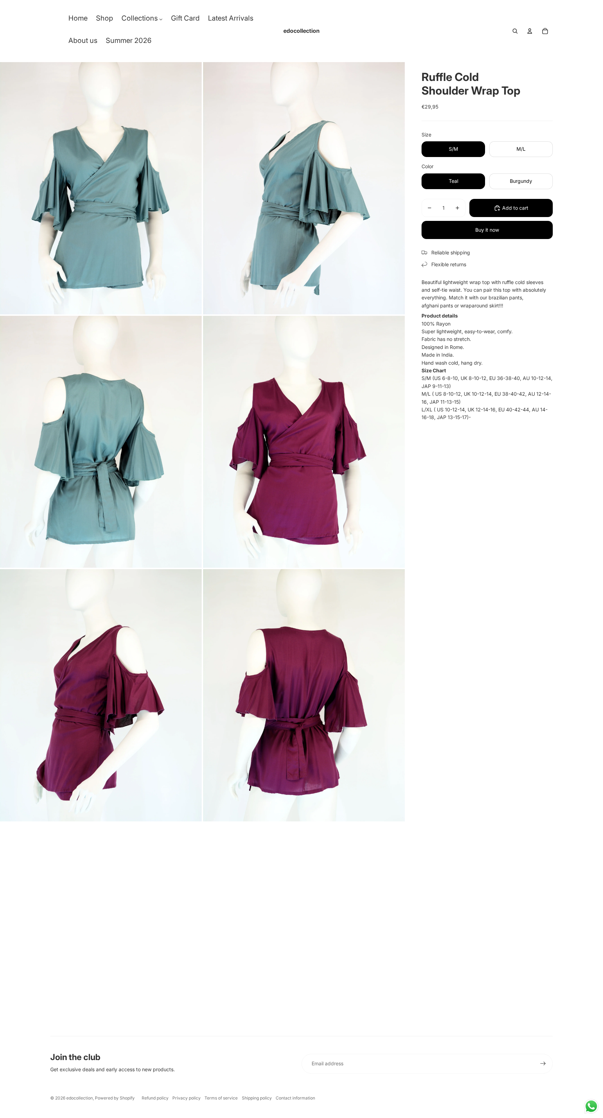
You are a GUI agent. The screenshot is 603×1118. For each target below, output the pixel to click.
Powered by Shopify (115, 1098)
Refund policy (155, 1098)
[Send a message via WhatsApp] (591, 1106)
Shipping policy (257, 1098)
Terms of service (221, 1098)
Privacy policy (186, 1098)
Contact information (295, 1098)
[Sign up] (543, 1063)
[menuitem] (78, 20)
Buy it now (487, 230)
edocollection (79, 1098)
